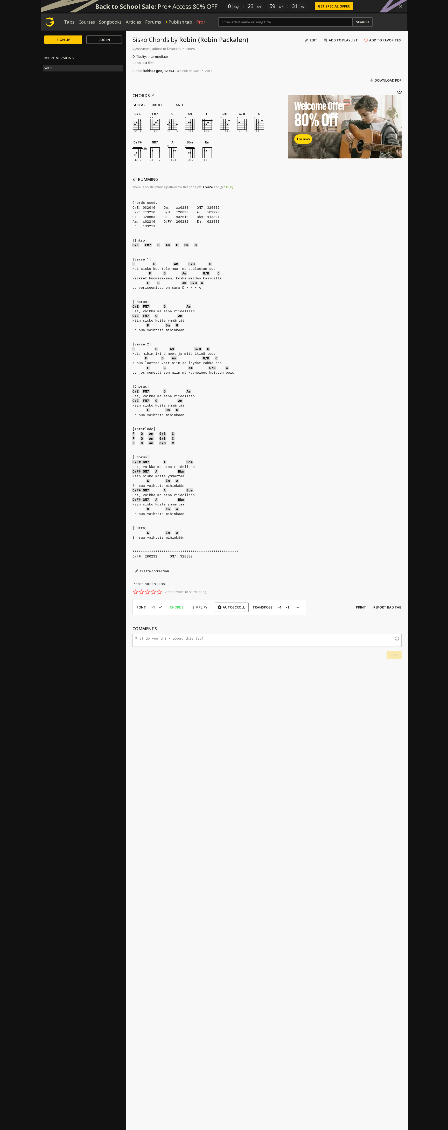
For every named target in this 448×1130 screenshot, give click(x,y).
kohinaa (149, 71)
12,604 (169, 71)
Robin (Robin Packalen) (213, 39)
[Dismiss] (400, 6)
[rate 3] (147, 592)
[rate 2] (141, 592)
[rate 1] (135, 592)
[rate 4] (153, 592)
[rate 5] (159, 592)
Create (208, 187)
